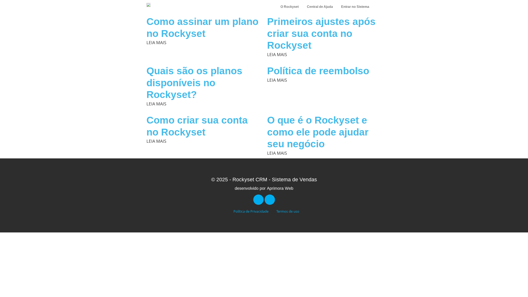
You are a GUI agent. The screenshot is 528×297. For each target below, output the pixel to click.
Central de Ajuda (320, 6)
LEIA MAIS (156, 42)
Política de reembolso (318, 70)
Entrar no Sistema (355, 6)
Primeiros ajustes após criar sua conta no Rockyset (321, 33)
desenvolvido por (264, 188)
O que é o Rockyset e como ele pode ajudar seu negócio (318, 132)
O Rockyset (289, 6)
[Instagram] (270, 199)
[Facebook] (258, 199)
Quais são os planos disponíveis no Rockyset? (194, 82)
